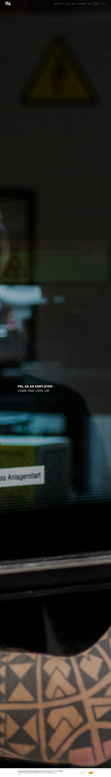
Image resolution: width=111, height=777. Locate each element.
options (82, 772)
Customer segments (58, 3)
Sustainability (82, 3)
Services (68, 3)
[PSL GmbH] (8, 4)
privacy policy (51, 772)
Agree (91, 772)
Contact (96, 3)
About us (74, 3)
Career (89, 3)
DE (101, 3)
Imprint (19, 774)
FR (104, 3)
